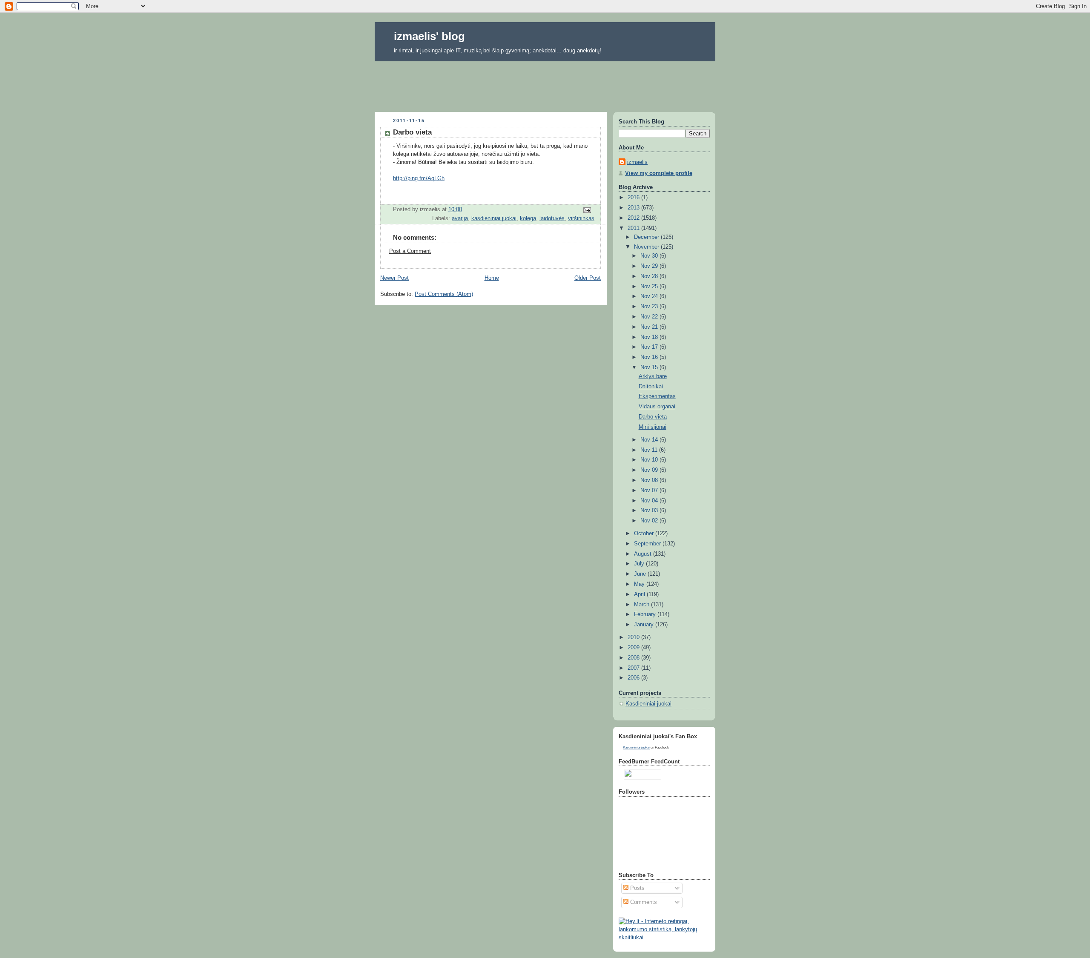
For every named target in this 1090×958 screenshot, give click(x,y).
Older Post (587, 278)
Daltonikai (651, 387)
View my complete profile (658, 173)
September (648, 544)
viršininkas (581, 218)
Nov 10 (650, 460)
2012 (634, 218)
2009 (634, 648)
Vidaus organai (657, 407)
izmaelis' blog (429, 36)
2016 (634, 198)
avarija (460, 218)
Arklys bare (653, 376)
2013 (634, 208)
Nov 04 (650, 501)
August (643, 554)
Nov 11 (649, 450)
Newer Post (394, 278)
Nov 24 (650, 296)
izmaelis (637, 162)
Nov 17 (650, 347)
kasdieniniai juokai (493, 218)
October (644, 533)
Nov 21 (650, 327)
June (641, 574)
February (645, 614)
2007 (634, 668)
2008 (634, 658)
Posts (636, 888)
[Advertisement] (545, 84)
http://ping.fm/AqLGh (419, 178)
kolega (528, 218)
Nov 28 (650, 276)
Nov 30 (650, 256)
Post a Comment (410, 251)
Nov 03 (650, 510)
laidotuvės (552, 218)
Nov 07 (650, 490)
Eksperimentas (657, 396)
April (640, 594)
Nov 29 (650, 266)
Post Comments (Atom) (444, 294)
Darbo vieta (653, 417)
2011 (634, 228)
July (640, 564)
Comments (642, 902)
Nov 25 (650, 287)
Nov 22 (650, 317)
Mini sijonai (652, 427)
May (640, 584)
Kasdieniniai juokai (648, 704)
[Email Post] (586, 210)
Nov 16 (650, 357)
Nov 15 (650, 367)
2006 (634, 678)
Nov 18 (650, 337)
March (642, 605)
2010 (634, 637)
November (647, 247)
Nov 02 (650, 521)
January (644, 625)
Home (492, 278)
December (647, 237)
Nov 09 (650, 470)
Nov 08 (650, 480)
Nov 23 (650, 307)
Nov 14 (650, 440)
